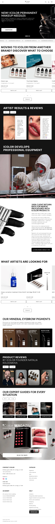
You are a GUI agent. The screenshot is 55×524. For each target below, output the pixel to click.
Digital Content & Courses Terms (37, 497)
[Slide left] (24, 95)
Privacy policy (32, 505)
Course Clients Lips (7, 501)
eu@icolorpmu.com (10, 473)
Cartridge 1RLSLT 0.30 (33, 292)
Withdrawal (34, 512)
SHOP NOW (8, 29)
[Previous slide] (3, 21)
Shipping (31, 501)
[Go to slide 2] (26, 36)
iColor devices (32, 472)
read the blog (22, 455)
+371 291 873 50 (7, 471)
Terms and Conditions (34, 499)
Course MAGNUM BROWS (9, 496)
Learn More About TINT (41, 250)
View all (27, 99)
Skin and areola (33, 478)
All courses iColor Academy (9, 494)
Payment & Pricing (33, 507)
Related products (33, 476)
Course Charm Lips (7, 499)
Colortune (31, 480)
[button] (2, 2)
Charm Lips (4, 81)
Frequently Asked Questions (36, 496)
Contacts (31, 494)
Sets (30, 474)
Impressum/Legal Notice (35, 509)
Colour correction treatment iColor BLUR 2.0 (13, 292)
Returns (31, 503)
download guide (8, 416)
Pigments (31, 470)
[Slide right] (30, 95)
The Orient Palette (32, 81)
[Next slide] (52, 21)
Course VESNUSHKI (7, 497)
